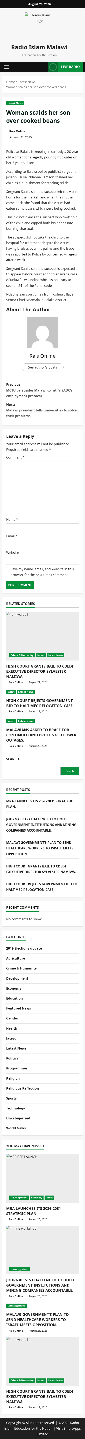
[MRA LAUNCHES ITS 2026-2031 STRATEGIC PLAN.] (42, 1178)
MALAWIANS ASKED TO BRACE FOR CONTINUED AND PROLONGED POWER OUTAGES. (41, 735)
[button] (6, 66)
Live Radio (70, 66)
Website (12, 552)
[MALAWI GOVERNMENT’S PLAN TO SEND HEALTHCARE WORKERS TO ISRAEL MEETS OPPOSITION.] (42, 1306)
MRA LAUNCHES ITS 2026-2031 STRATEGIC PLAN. (33, 1211)
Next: (41, 410)
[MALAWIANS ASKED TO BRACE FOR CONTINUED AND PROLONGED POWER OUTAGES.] (42, 721)
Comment (15, 457)
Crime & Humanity (22, 655)
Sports (11, 1098)
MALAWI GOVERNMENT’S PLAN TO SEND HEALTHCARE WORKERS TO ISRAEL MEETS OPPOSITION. (39, 848)
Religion (13, 1078)
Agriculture (15, 958)
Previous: (39, 390)
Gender (12, 1018)
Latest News (15, 103)
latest (41, 655)
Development (17, 978)
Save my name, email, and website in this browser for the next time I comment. (42, 572)
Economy (13, 988)
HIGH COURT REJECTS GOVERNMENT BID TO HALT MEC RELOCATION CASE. (40, 703)
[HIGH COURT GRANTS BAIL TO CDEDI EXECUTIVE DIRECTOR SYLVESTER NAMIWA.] (42, 636)
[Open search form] (43, 67)
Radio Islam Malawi (39, 47)
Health (11, 1028)
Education (14, 998)
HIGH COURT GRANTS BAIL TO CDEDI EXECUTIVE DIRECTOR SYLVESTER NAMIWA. (39, 671)
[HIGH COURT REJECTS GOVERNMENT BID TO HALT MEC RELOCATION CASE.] (42, 692)
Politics (12, 1058)
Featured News (18, 1008)
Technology (15, 1108)
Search (12, 759)
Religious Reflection (22, 1088)
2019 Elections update (24, 948)
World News (16, 1128)
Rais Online (17, 131)
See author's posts (42, 367)
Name (12, 519)
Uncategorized (18, 1118)
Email (11, 536)
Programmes (16, 1068)
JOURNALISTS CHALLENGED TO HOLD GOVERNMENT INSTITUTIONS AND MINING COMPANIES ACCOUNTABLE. (41, 825)
